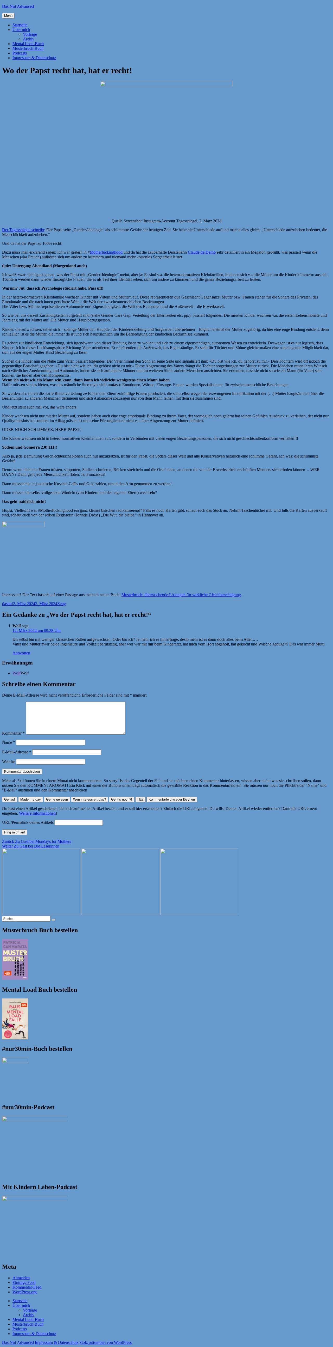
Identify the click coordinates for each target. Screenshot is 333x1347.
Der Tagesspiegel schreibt (23, 230)
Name (8, 742)
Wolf (16, 673)
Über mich (21, 29)
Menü (8, 16)
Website (8, 761)
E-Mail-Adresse (16, 752)
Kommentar (13, 733)
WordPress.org (24, 1292)
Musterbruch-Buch (27, 48)
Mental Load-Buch (28, 43)
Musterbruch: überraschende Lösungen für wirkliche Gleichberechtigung (181, 595)
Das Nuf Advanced (18, 6)
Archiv (28, 39)
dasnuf (7, 603)
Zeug (61, 603)
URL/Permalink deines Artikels (28, 822)
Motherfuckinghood (106, 252)
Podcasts (19, 53)
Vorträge (30, 34)
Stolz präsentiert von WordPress (105, 1342)
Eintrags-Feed (23, 1282)
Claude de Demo (202, 252)
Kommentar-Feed (26, 1287)
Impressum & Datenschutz (34, 58)
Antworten (21, 653)
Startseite (19, 25)
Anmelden (21, 1278)
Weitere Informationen (37, 813)
